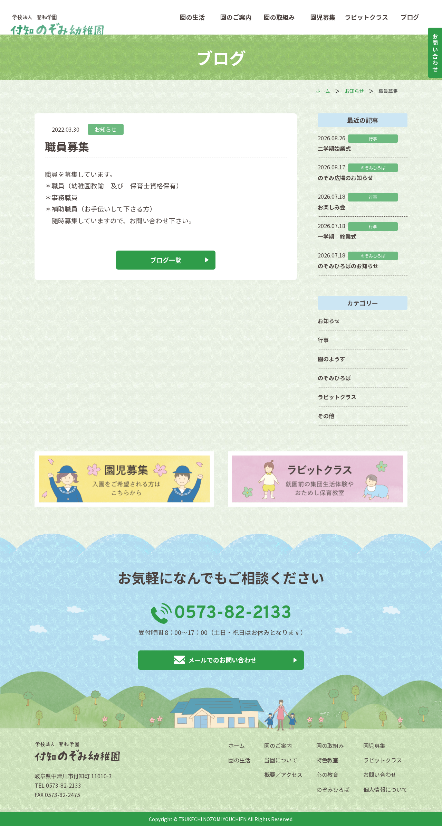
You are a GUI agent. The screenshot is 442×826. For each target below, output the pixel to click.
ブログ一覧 (165, 259)
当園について (280, 760)
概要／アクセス (283, 774)
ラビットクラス (366, 17)
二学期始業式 (334, 148)
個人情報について (385, 789)
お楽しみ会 (331, 207)
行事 (323, 340)
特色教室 (327, 760)
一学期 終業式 (337, 236)
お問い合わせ (379, 774)
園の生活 (192, 17)
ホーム (236, 745)
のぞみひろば (334, 378)
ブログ (410, 17)
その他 (326, 416)
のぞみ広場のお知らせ (345, 177)
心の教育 (327, 774)
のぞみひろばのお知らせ (348, 266)
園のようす (331, 359)
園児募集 (322, 17)
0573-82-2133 (232, 613)
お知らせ (106, 129)
